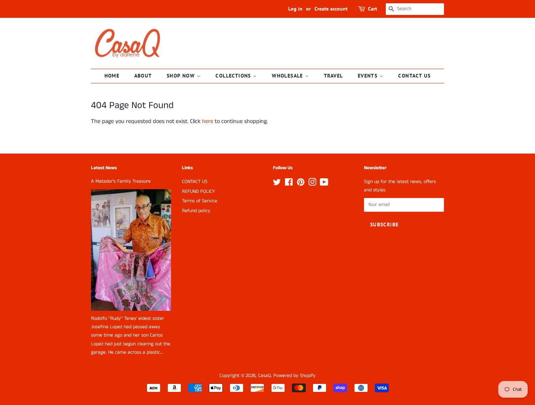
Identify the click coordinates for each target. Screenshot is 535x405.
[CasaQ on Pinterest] (301, 183)
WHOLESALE (288, 75)
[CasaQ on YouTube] (324, 183)
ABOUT (143, 75)
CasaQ (264, 375)
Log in (295, 8)
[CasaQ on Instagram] (312, 183)
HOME (112, 75)
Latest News (104, 167)
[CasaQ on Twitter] (277, 183)
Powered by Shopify (294, 375)
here (207, 121)
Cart (372, 8)
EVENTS (369, 75)
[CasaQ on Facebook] (289, 183)
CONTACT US (414, 75)
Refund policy (196, 210)
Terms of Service (199, 201)
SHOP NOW (182, 75)
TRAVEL (333, 75)
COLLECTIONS (234, 75)
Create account (331, 8)
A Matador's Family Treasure (121, 181)
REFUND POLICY (198, 191)
